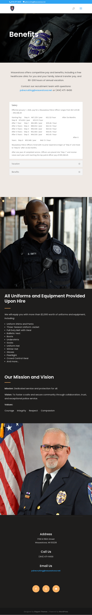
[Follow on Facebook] (36, 588)
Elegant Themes (40, 611)
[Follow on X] (46, 588)
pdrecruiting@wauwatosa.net (36, 90)
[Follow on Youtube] (56, 588)
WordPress (63, 611)
